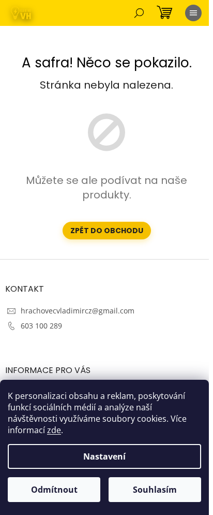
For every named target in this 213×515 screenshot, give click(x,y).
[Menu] (193, 13)
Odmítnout (54, 489)
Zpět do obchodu (106, 230)
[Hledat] (139, 13)
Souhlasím (155, 489)
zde (54, 430)
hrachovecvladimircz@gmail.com (77, 311)
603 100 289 (41, 326)
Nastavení (104, 456)
